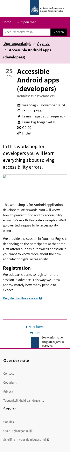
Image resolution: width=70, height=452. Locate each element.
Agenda (43, 43)
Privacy (8, 391)
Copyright (10, 382)
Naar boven (37, 326)
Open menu (29, 22)
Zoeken (59, 32)
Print (36, 333)
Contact (8, 373)
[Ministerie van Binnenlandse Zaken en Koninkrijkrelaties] (34, 7)
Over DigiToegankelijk (17, 431)
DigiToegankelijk (17, 43)
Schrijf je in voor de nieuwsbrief (24, 440)
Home (6, 22)
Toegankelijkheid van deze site (23, 400)
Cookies (8, 422)
